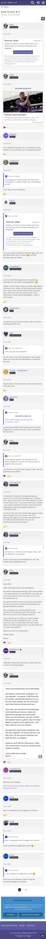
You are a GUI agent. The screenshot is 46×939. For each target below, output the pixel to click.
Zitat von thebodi (14, 176)
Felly (5, 15)
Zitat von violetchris (15, 348)
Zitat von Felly (13, 216)
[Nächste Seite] (26, 889)
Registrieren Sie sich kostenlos (16, 907)
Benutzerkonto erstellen (30, 915)
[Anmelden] (38, 2)
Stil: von (23, 936)
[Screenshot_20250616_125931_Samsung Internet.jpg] (23, 723)
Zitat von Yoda (13, 870)
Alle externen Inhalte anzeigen (23, 52)
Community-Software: (23, 933)
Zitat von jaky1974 (14, 456)
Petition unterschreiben (15, 115)
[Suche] (32, 3)
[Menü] (43, 3)
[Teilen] (43, 18)
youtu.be (37, 41)
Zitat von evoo (13, 837)
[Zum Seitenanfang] (42, 936)
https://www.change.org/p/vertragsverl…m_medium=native (19, 421)
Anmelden (10, 915)
